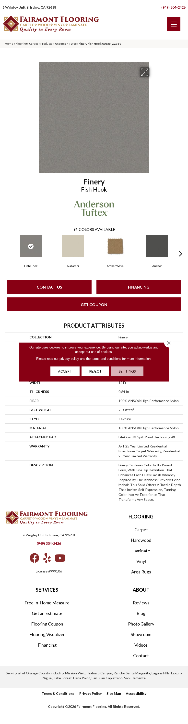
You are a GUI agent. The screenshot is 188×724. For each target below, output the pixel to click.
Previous (7, 246)
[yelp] (47, 558)
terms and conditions (106, 359)
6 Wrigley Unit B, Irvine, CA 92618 (29, 7)
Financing (138, 287)
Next (180, 246)
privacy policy (69, 359)
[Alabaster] (73, 246)
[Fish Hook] (31, 246)
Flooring (21, 43)
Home (9, 43)
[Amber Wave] (115, 246)
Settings (127, 371)
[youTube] (60, 558)
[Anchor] (157, 246)
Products (46, 43)
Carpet (33, 43)
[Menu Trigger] (173, 24)
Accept (65, 371)
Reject (95, 371)
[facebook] (34, 558)
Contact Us (49, 287)
